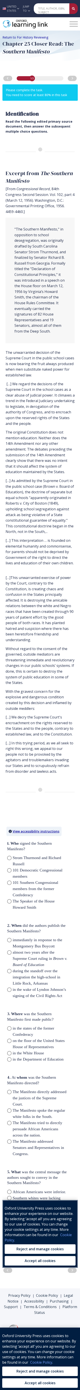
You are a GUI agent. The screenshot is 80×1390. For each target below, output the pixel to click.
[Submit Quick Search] (73, 8)
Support (11, 1306)
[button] (10, 8)
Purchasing (59, 1301)
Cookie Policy (47, 1295)
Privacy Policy (19, 1295)
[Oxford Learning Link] (34, 23)
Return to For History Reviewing (25, 37)
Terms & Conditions (40, 1306)
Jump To (26, 9)
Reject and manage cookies (40, 1371)
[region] (40, 1359)
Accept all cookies (40, 1382)
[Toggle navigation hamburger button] (74, 24)
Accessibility (34, 1301)
